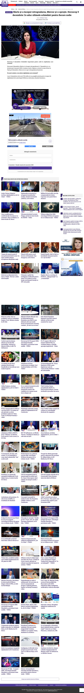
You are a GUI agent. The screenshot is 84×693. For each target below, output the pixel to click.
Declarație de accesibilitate (61, 685)
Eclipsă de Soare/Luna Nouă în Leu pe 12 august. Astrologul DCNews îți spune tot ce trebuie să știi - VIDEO (10, 520)
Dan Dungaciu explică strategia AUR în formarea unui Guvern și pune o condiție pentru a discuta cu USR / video (40, 5)
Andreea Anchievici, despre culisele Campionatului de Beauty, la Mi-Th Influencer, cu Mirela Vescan (49, 650)
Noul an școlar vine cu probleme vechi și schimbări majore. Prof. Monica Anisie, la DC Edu (10, 319)
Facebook (14, 146)
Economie (41, 1)
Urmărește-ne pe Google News (53, 23)
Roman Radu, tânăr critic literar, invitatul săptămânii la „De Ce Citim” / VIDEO (29, 606)
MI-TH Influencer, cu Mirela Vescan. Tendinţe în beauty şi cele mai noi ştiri (30, 434)
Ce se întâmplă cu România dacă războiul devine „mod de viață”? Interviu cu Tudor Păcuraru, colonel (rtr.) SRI (50, 628)
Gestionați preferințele (43, 685)
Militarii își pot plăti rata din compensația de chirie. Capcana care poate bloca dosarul (49, 195)
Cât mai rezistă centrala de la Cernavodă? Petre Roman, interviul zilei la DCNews (50, 476)
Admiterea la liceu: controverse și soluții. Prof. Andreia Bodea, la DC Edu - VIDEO (29, 366)
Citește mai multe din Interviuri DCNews (30, 679)
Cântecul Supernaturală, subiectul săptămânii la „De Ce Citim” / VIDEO (29, 540)
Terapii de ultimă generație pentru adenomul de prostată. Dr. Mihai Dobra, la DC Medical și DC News (50, 456)
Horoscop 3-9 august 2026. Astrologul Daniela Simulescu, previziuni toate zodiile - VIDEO (9, 607)
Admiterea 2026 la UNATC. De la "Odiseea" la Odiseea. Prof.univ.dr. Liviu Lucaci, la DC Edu (10, 435)
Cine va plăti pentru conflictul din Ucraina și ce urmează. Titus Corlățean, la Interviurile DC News (10, 216)
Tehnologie (42, 2)
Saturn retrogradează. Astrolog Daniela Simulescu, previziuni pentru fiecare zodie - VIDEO (29, 671)
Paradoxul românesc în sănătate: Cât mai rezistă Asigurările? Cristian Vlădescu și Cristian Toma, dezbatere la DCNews (29, 629)
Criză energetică (33, 1)
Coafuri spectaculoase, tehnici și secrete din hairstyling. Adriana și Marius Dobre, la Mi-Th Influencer (8, 344)
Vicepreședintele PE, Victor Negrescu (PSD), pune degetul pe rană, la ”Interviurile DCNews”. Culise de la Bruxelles (50, 367)
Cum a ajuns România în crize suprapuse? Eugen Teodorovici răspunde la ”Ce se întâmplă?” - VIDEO (49, 560)
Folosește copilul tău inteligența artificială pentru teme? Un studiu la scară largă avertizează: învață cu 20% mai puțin (29, 278)
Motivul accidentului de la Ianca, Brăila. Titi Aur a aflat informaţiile (10, 276)
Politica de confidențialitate (21, 685)
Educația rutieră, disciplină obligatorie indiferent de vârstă (49, 606)
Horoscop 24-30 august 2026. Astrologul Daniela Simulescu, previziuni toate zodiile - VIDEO (30, 343)
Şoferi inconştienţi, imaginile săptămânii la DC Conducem (10, 649)
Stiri (16, 9)
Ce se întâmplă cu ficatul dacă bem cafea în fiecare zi (9, 539)
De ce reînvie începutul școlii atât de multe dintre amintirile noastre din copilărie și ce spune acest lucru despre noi (30, 389)
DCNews (4, 4)
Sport (37, 2)
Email (48, 146)
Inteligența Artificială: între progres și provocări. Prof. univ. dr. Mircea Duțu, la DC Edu (29, 650)
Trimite (30, 168)
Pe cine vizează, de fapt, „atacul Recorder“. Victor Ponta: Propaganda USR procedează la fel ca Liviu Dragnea (73, 208)
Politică (20, 1)
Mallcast (49, 2)
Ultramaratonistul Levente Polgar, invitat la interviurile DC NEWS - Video (29, 215)
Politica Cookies (32, 685)
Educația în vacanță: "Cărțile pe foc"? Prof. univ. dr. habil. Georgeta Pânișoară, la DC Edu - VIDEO (30, 520)
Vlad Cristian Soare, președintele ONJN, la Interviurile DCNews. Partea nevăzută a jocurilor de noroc (50, 388)
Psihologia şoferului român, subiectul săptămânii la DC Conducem (29, 410)
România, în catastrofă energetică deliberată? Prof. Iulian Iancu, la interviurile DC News (9, 477)
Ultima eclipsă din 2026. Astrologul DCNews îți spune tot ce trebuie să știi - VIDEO (50, 215)
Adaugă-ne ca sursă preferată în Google (34, 23)
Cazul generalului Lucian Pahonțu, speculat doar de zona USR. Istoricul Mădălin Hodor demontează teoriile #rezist (72, 231)
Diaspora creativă (49, 1)
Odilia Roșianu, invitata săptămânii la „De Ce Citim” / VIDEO (10, 387)
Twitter (31, 146)
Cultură (32, 2)
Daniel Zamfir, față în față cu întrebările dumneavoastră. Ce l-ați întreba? (49, 255)
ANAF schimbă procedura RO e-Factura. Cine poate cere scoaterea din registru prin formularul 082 (50, 499)
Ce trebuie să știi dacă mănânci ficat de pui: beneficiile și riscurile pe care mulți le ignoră (10, 366)
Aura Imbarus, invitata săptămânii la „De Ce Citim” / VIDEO (49, 434)
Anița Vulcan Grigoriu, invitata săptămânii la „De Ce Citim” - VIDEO (10, 195)
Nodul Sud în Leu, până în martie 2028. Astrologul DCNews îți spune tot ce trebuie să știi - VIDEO (29, 456)
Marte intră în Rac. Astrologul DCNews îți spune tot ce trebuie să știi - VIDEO (50, 540)
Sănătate (26, 2)
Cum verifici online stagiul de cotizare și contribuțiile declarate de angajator (50, 410)
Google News (22, 142)
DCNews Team (43, 18)
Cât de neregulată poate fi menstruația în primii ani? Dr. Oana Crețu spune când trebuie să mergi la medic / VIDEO (29, 478)
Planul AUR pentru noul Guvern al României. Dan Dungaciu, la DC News (28, 255)
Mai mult (56, 2)
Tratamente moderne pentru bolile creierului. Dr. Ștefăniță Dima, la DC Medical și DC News (10, 628)
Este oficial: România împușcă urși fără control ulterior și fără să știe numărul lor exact (49, 319)
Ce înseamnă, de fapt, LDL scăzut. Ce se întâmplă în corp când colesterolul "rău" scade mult (10, 456)
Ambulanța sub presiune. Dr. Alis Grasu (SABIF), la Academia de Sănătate (10, 498)
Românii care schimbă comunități (63, 1)
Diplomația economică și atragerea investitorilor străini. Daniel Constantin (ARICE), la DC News (29, 195)
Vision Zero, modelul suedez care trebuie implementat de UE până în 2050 (10, 559)
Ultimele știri (14, 1)
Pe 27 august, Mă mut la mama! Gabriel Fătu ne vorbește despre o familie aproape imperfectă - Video (49, 343)
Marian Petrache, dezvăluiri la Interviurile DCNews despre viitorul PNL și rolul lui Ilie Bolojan (10, 582)
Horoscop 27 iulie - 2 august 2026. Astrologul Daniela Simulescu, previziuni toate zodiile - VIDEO (9, 671)
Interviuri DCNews (21, 9)
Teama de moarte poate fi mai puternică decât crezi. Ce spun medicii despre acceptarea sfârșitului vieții (10, 256)
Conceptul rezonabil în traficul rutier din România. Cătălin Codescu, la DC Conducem (29, 499)
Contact (51, 685)
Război (25, 1)
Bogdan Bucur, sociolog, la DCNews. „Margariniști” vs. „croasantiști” (49, 276)
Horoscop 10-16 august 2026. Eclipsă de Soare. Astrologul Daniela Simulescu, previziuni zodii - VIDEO (49, 520)
